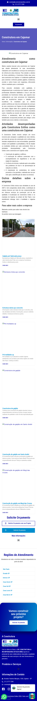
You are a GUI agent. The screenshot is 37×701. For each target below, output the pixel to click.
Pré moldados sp (8, 355)
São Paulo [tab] (6, 569)
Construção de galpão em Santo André (15, 454)
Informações (9, 41)
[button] (18, 19)
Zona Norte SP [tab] (7, 595)
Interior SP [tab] (6, 578)
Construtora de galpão (10, 408)
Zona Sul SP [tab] (7, 586)
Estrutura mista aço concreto (12, 308)
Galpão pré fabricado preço (11, 256)
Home (3, 41)
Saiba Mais (5, 265)
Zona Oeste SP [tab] (7, 582)
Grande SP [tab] (6, 573)
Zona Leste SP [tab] (7, 590)
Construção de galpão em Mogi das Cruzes (17, 503)
